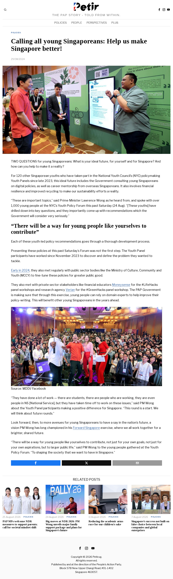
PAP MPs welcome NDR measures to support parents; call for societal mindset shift (20, 524)
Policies (16, 33)
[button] (16, 346)
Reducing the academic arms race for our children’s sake (106, 523)
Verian (70, 290)
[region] (86, 346)
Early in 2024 (20, 270)
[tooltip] (159, 10)
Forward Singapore (86, 428)
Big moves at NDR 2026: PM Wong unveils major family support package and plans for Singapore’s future (64, 526)
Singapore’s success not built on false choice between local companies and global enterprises (150, 526)
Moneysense (121, 284)
